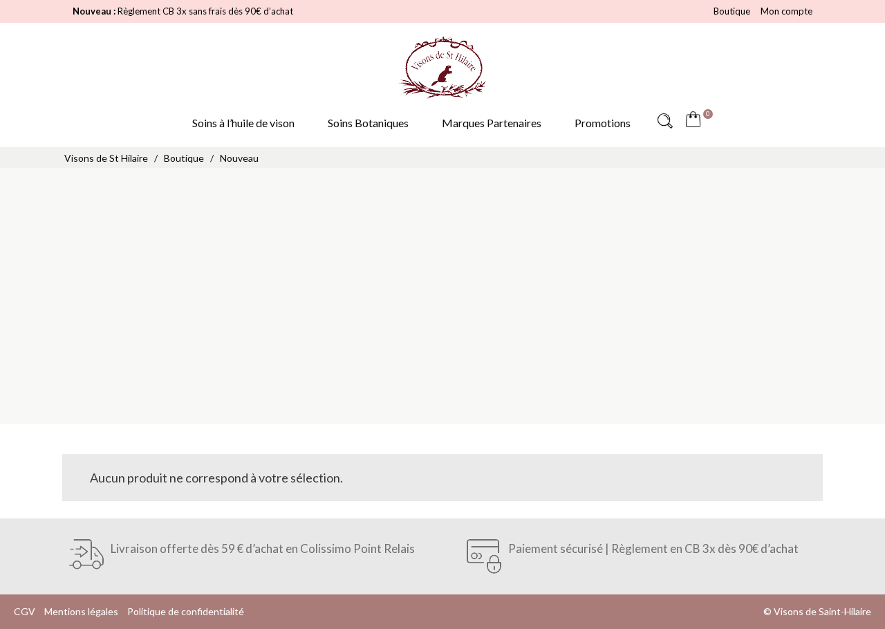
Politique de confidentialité (185, 611)
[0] (696, 121)
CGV (24, 611)
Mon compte (786, 11)
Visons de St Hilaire (106, 158)
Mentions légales (81, 611)
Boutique (732, 11)
